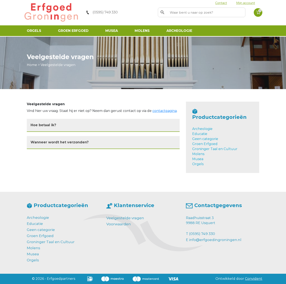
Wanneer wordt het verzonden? (60, 142)
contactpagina (164, 111)
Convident (253, 279)
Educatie (199, 134)
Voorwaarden (118, 224)
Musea (111, 31)
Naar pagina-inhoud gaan (26, 6)
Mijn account (245, 3)
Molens (142, 31)
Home (32, 65)
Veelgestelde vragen (125, 218)
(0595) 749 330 (105, 12)
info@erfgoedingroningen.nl (215, 240)
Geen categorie (205, 139)
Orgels (34, 31)
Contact (221, 3)
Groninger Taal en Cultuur (214, 149)
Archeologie (179, 31)
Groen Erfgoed (73, 31)
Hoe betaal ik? (43, 125)
